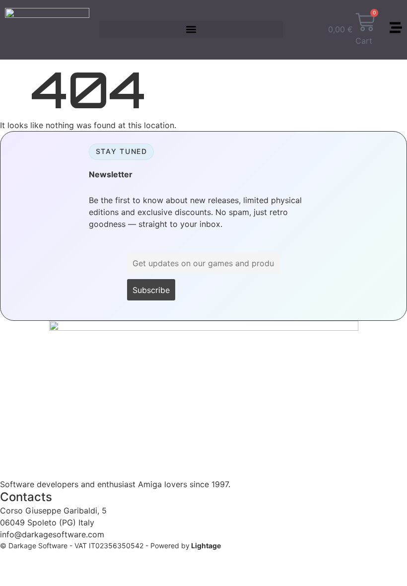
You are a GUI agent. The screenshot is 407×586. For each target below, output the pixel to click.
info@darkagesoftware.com (52, 534)
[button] (191, 29)
